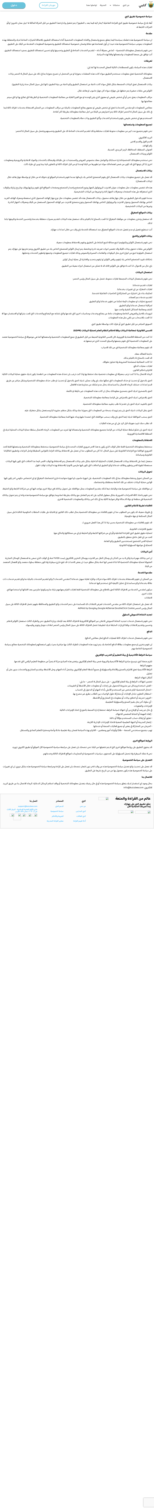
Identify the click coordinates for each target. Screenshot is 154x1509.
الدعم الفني (59, 806)
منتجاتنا (116, 5)
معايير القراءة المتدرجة (55, 821)
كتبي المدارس (81, 811)
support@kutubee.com (27, 806)
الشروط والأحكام (57, 816)
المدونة (103, 5)
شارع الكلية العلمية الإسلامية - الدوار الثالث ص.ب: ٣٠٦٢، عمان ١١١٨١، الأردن (22, 810)
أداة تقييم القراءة (79, 821)
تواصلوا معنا (91, 5)
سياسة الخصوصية (57, 811)
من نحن (83, 806)
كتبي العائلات (81, 816)
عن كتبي (126, 5)
